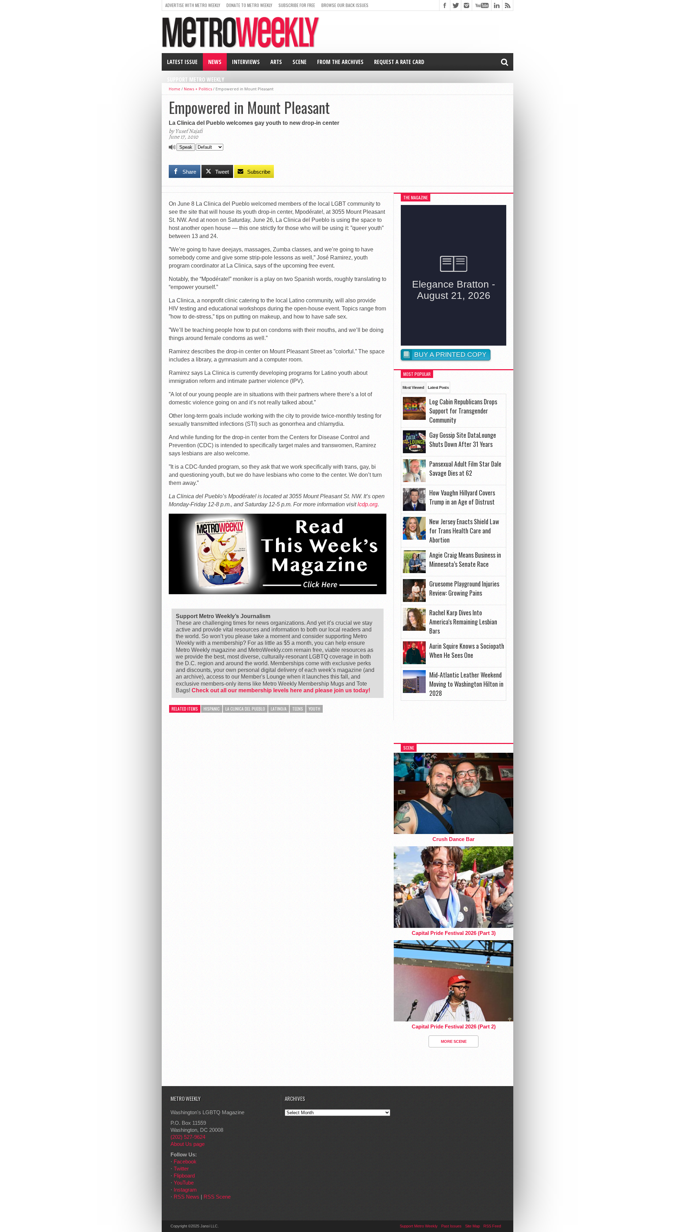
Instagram (185, 1190)
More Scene (454, 1041)
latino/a (279, 709)
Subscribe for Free (296, 5)
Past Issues (451, 1226)
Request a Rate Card (399, 62)
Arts (276, 62)
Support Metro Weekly (195, 79)
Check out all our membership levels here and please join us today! (281, 690)
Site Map (472, 1226)
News (214, 62)
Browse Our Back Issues (344, 5)
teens (297, 709)
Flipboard (184, 1176)
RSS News (186, 1197)
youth (314, 709)
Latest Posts (438, 387)
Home (174, 88)
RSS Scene (217, 1197)
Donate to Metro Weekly (249, 5)
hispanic (212, 709)
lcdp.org (368, 504)
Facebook (185, 1161)
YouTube (184, 1183)
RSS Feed (492, 1226)
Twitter (181, 1169)
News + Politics (198, 88)
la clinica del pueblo (245, 709)
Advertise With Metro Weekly (192, 5)
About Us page (188, 1144)
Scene (299, 62)
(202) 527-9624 (188, 1137)
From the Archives (340, 62)
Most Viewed (413, 387)
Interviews (246, 62)
